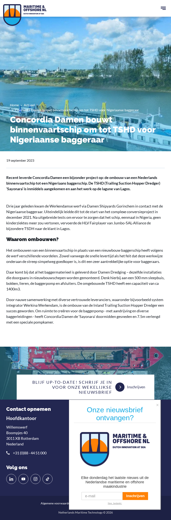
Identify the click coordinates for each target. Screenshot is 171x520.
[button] (158, 404)
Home (14, 105)
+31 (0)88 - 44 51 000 (30, 453)
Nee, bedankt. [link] (115, 503)
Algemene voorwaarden (56, 503)
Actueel (29, 105)
